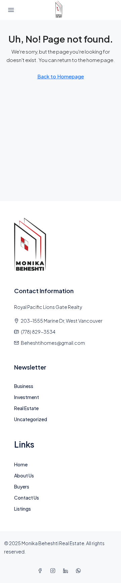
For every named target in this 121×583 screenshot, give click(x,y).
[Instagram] (54, 571)
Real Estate (26, 408)
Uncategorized (30, 419)
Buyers (21, 486)
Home (21, 464)
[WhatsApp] (79, 571)
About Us (24, 475)
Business (23, 386)
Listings (22, 509)
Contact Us (26, 498)
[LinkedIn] (67, 571)
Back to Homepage (60, 76)
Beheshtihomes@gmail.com (53, 343)
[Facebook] (41, 571)
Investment (26, 397)
